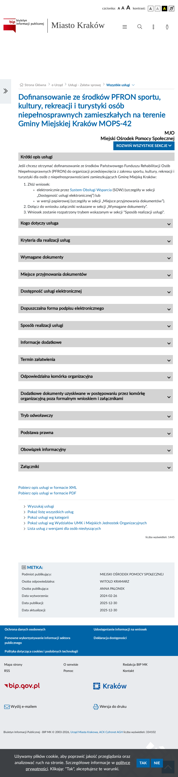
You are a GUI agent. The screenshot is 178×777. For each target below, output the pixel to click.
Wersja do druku (113, 706)
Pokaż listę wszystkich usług (50, 512)
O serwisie (71, 664)
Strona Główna (35, 85)
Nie (157, 763)
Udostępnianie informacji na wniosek (120, 629)
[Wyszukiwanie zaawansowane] (139, 27)
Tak (143, 763)
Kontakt (128, 671)
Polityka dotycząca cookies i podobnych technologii (41, 651)
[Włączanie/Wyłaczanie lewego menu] (5, 91)
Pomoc (68, 671)
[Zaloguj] (168, 27)
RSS (7, 671)
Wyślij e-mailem (23, 706)
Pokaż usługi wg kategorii (48, 517)
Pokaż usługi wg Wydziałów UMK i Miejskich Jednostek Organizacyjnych (87, 523)
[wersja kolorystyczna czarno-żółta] (165, 9)
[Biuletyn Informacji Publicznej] (44, 689)
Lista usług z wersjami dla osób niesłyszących (64, 528)
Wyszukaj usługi (41, 506)
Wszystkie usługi (118, 85)
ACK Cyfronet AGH (111, 732)
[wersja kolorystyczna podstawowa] (151, 9)
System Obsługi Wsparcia (91, 190)
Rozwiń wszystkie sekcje (142, 146)
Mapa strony (13, 664)
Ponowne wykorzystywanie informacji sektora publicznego (37, 641)
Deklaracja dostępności (110, 638)
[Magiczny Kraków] (133, 689)
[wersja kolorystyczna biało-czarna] (158, 9)
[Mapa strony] (154, 27)
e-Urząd (57, 85)
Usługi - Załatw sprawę (84, 85)
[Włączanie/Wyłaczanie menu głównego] (124, 27)
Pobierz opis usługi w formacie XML (47, 488)
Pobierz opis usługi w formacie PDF (47, 493)
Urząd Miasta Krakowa (84, 732)
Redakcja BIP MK (135, 664)
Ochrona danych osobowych (25, 629)
